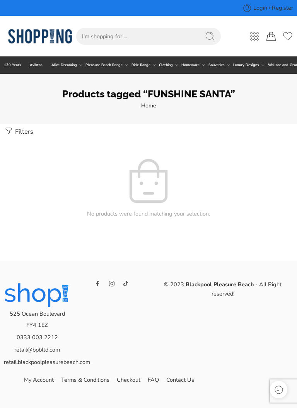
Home (148, 105)
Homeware (190, 65)
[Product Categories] (254, 36)
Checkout (128, 380)
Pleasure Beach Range (104, 65)
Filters (23, 131)
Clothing (166, 65)
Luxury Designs (246, 65)
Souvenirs (216, 65)
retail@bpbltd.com (37, 350)
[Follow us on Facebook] (97, 283)
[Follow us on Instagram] (111, 283)
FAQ (153, 380)
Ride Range (140, 65)
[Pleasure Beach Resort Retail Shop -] (40, 36)
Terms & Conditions (85, 380)
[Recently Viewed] (278, 389)
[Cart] (271, 36)
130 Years (12, 65)
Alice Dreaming (64, 65)
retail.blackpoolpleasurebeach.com (47, 362)
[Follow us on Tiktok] (125, 283)
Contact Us (180, 380)
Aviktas (36, 65)
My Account (39, 380)
